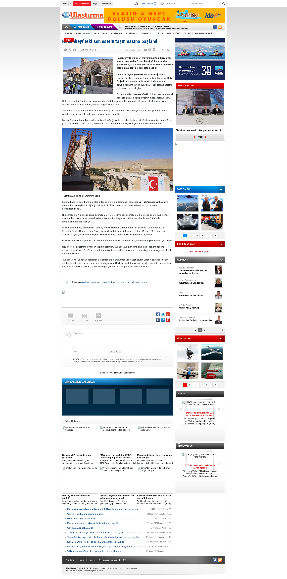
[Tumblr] (158, 320)
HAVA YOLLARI (185, 446)
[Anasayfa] (66, 27)
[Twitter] (69, 49)
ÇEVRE (181, 394)
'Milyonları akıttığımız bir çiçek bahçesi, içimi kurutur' (94, 551)
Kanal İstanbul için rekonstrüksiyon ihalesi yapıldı (93, 523)
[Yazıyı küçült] (162, 49)
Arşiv (95, 3)
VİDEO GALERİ (184, 338)
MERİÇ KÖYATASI (187, 306)
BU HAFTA (199, 252)
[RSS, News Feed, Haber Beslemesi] (220, 27)
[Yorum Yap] (145, 49)
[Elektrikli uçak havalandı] (212, 352)
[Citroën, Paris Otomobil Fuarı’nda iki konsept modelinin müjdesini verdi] (212, 221)
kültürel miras (119, 282)
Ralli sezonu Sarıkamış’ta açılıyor (200, 130)
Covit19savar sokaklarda (80, 527)
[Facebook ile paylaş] (215, 27)
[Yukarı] (98, 317)
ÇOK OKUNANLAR (186, 244)
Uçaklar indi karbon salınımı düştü (85, 514)
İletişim (92, 560)
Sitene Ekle (106, 3)
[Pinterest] (168, 320)
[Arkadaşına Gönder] (149, 49)
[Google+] (74, 49)
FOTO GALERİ (183, 189)
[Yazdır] (154, 49)
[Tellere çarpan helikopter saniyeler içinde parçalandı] (188, 352)
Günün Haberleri (82, 3)
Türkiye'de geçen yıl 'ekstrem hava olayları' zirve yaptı (95, 532)
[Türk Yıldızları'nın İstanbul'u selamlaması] (188, 202)
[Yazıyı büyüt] (169, 49)
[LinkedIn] (163, 320)
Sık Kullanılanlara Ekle (108, 560)
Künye (81, 560)
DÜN (191, 252)
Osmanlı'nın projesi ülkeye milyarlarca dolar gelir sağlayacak (156, 27)
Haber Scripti (89, 571)
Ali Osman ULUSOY (188, 269)
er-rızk (144, 282)
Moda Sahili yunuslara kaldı (81, 518)
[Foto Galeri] (82, 27)
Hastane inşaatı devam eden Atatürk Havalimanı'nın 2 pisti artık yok (102, 509)
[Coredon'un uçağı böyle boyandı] (212, 371)
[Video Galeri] (103, 27)
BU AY (207, 252)
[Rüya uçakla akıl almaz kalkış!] (188, 371)
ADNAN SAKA (188, 294)
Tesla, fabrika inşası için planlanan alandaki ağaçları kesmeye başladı (103, 537)
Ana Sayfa (67, 3)
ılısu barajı (86, 282)
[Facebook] (65, 49)
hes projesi (96, 282)
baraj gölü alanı (133, 282)
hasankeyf (107, 282)
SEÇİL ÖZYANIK (186, 281)
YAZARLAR (182, 260)
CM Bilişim (99, 571)
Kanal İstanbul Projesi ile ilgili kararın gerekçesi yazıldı (95, 541)
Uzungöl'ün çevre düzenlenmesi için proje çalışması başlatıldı (99, 546)
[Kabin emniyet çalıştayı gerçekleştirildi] (212, 202)
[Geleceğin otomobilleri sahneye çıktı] (188, 221)
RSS (124, 560)
